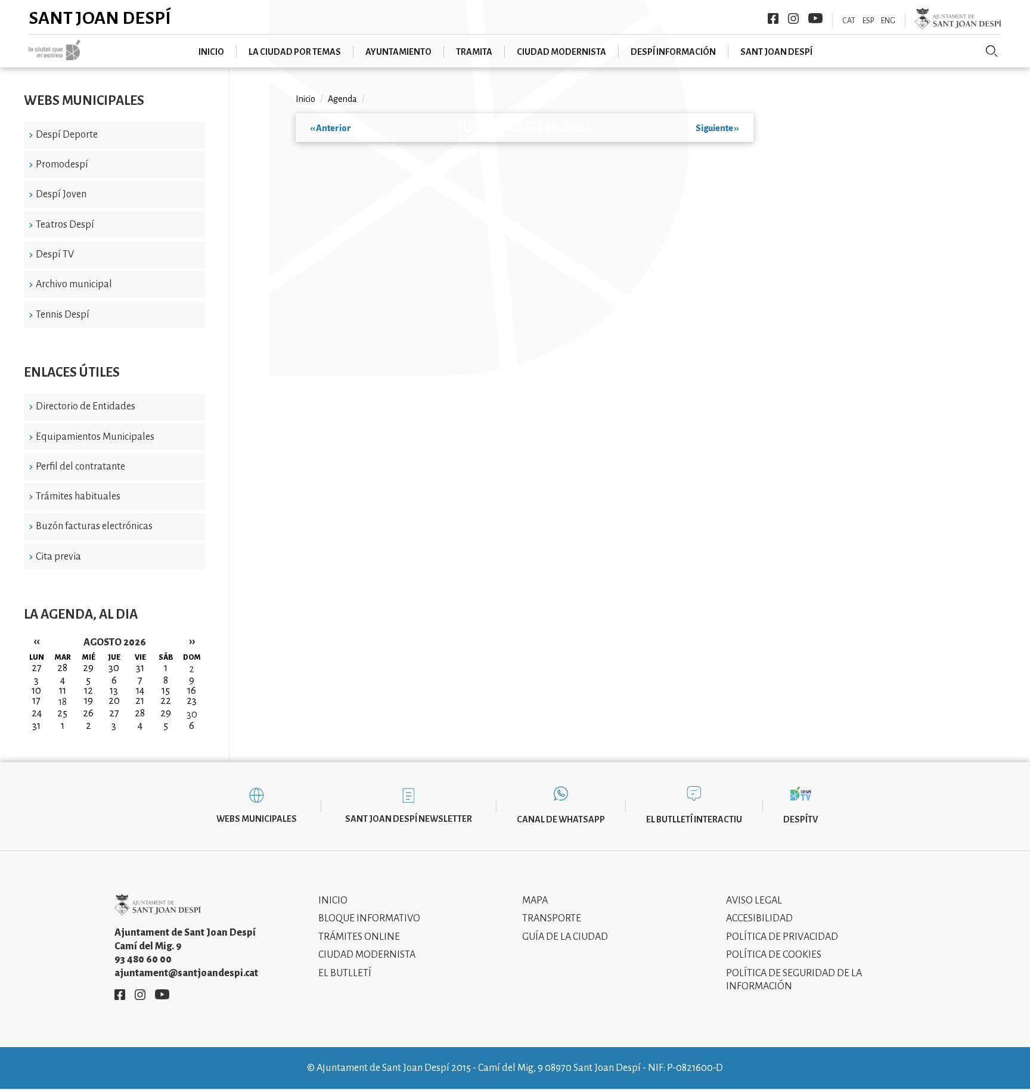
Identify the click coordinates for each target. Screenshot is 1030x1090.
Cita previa (58, 556)
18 (62, 702)
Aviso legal (754, 900)
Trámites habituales (78, 496)
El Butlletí (344, 973)
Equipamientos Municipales (95, 436)
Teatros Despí (65, 224)
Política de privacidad (782, 936)
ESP (868, 21)
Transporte (551, 918)
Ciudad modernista (561, 52)
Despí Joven (61, 194)
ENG (888, 21)
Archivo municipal (74, 284)
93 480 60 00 (143, 959)
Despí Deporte (67, 134)
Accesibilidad (759, 918)
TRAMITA (474, 52)
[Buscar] (991, 51)
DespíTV (800, 819)
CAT (848, 21)
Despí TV (55, 254)
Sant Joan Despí (100, 17)
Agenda (342, 99)
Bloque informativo (369, 918)
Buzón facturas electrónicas (94, 526)
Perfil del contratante (80, 466)
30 (192, 714)
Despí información (673, 52)
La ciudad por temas (295, 52)
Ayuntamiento (398, 52)
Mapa (535, 900)
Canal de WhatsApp (561, 819)
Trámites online (359, 936)
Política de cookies (773, 954)
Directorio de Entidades (85, 406)
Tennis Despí (62, 314)
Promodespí (62, 164)
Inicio (211, 52)
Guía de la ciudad (565, 936)
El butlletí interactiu (694, 819)
